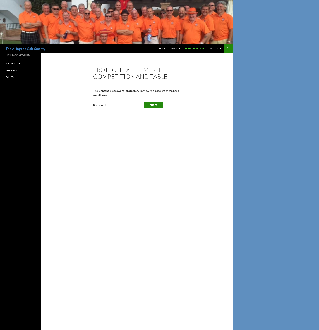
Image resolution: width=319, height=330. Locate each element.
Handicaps (11, 70)
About (173, 48)
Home (162, 48)
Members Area (193, 48)
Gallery (10, 77)
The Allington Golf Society (26, 49)
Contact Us (215, 48)
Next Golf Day (13, 63)
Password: (100, 105)
